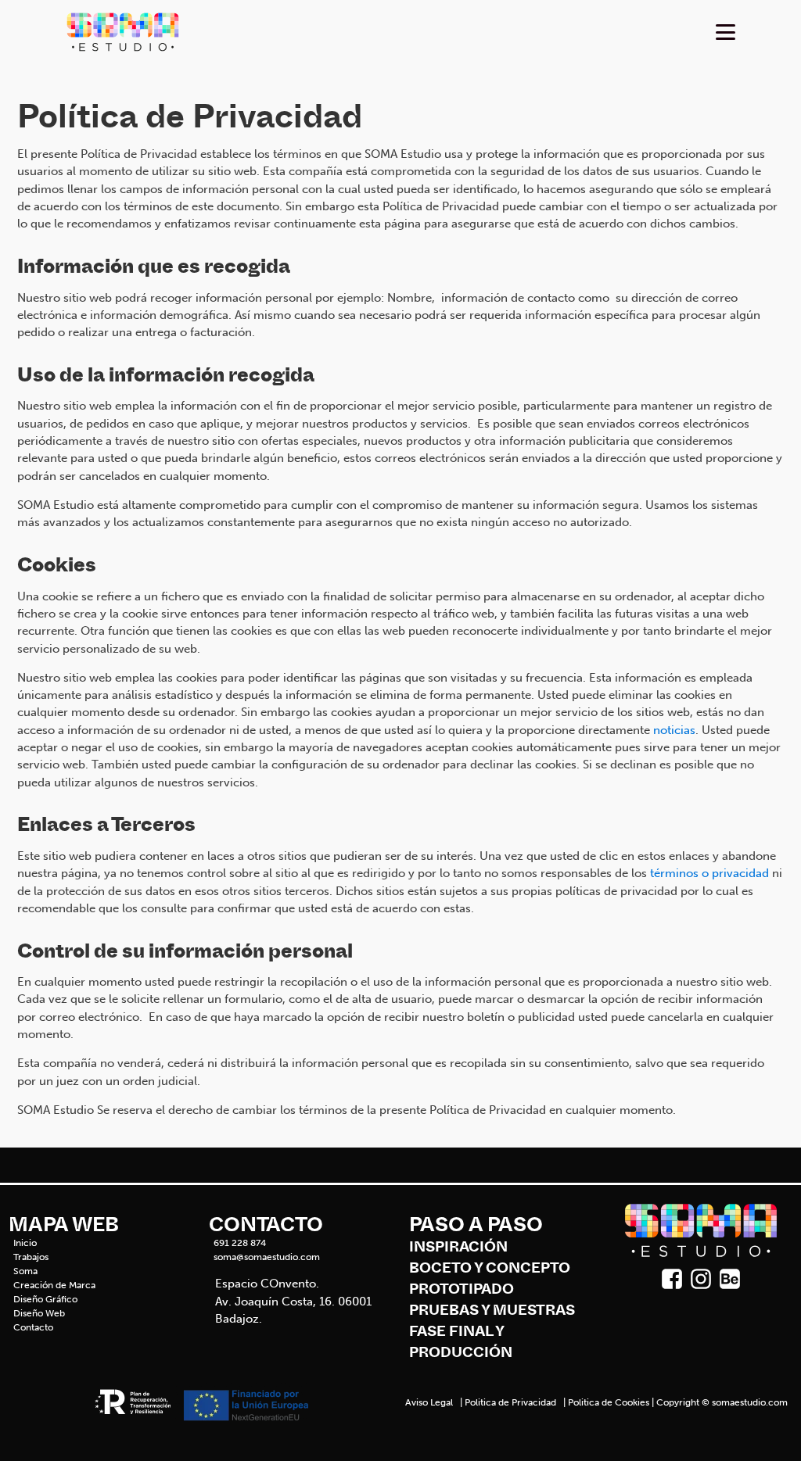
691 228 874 (240, 1242)
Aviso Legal (429, 1402)
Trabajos (30, 1257)
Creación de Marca (54, 1285)
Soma (25, 1271)
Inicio (25, 1242)
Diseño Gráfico (45, 1299)
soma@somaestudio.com (267, 1257)
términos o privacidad (709, 873)
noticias (674, 730)
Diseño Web (39, 1313)
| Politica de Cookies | (607, 1402)
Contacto (33, 1327)
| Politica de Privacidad (507, 1402)
